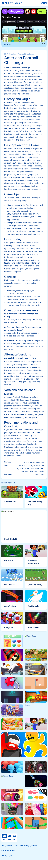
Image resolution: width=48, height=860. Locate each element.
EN (4, 836)
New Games (8, 850)
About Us (6, 855)
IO (5, 54)
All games (6, 845)
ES (9, 836)
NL (4, 839)
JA (14, 836)
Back (9, 44)
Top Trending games (25, 845)
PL (14, 839)
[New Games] (22, 3)
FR (9, 839)
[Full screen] (43, 44)
